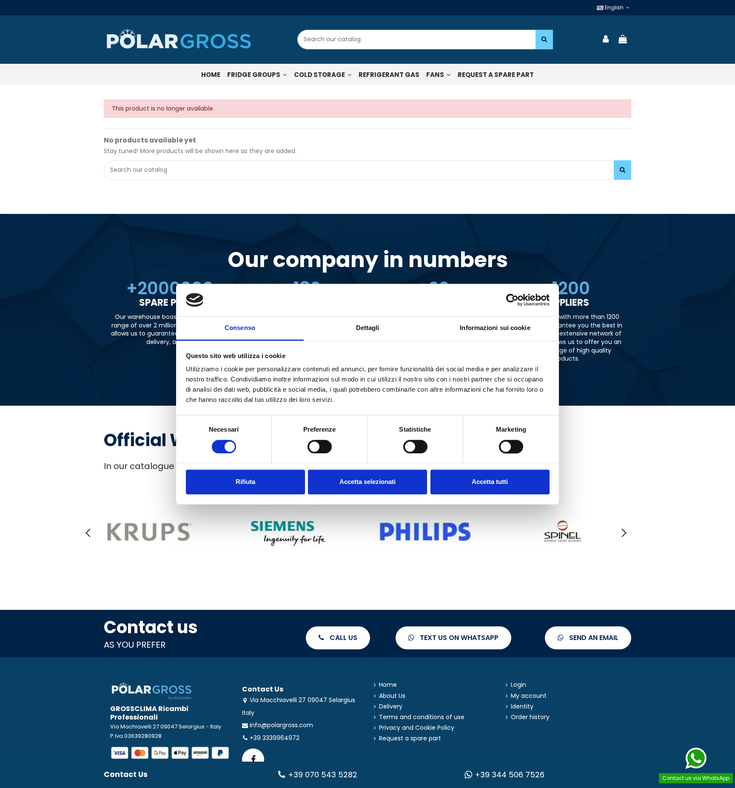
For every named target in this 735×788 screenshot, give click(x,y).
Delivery (390, 707)
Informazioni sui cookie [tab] (495, 328)
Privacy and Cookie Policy (416, 728)
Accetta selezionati (367, 482)
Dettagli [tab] (367, 328)
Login (518, 685)
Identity (522, 707)
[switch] (320, 446)
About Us (392, 696)
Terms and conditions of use (421, 717)
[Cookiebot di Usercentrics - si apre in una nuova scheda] (512, 299)
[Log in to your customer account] (606, 40)
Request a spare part (410, 738)
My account (529, 696)
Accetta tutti (490, 482)
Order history (530, 717)
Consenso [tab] (240, 328)
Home (388, 685)
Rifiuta (245, 482)
